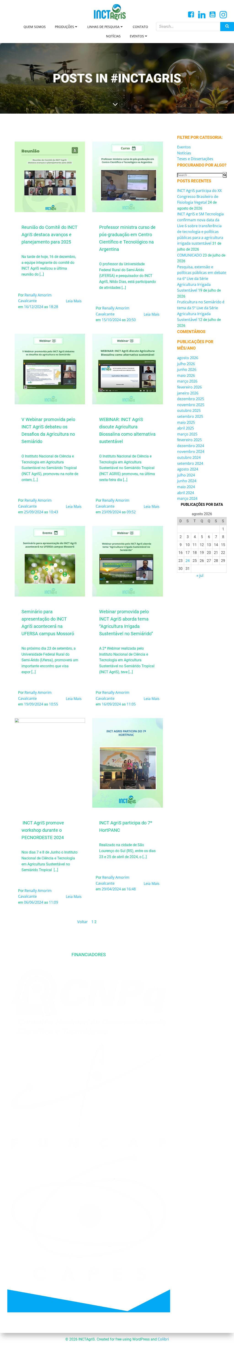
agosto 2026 (187, 357)
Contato (140, 27)
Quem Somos (35, 27)
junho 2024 (186, 480)
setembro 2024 (190, 463)
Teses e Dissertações (195, 158)
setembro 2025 (190, 416)
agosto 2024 (187, 469)
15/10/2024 (111, 319)
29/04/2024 (111, 889)
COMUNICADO (189, 255)
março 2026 (187, 381)
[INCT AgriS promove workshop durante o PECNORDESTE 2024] (50, 762)
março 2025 (187, 434)
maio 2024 (186, 486)
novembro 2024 (190, 451)
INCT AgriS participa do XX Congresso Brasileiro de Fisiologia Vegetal (199, 196)
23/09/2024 (111, 511)
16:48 (131, 889)
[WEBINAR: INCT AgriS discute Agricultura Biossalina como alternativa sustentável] (127, 368)
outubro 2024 (189, 457)
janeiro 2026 (187, 393)
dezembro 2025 (190, 398)
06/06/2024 (33, 902)
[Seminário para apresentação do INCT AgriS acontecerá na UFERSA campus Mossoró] (50, 560)
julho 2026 (186, 363)
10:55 (53, 704)
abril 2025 (185, 428)
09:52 (131, 511)
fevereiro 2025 (189, 439)
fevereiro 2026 (189, 387)
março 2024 (187, 498)
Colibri (163, 1339)
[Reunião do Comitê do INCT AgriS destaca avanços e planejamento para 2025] (50, 176)
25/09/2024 (33, 511)
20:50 (131, 319)
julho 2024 (186, 475)
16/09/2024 (111, 704)
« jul (200, 575)
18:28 (53, 306)
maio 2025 (186, 422)
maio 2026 (186, 375)
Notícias (113, 36)
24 (188, 560)
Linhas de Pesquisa (103, 27)
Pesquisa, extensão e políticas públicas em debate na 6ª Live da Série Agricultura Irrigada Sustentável (201, 278)
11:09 (53, 902)
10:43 (53, 511)
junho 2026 (186, 369)
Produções (64, 27)
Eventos (137, 36)
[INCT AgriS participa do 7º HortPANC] (127, 762)
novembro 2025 (190, 404)
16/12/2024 (33, 306)
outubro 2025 (189, 410)
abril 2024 (185, 492)
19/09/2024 (33, 704)
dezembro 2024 (190, 445)
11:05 (131, 704)
